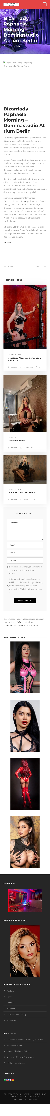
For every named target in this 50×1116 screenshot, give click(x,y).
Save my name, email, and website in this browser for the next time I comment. (24, 570)
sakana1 (14, 367)
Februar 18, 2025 (13, 46)
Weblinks (32, 1099)
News (26, 499)
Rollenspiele (26, 201)
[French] (10, 1080)
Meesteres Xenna (16, 440)
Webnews (11, 1008)
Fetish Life (28, 367)
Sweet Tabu (25, 904)
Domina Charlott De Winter (22, 492)
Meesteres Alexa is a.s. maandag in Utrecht (25, 1039)
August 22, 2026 (15, 437)
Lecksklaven (18, 227)
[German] (13, 1080)
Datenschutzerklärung (16, 1014)
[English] (7, 1080)
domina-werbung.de (34, 1094)
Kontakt (10, 991)
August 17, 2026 (14, 489)
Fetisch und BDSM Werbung (25, 1097)
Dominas (10, 1002)
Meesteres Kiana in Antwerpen (20, 1057)
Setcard (7, 242)
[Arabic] (4, 1080)
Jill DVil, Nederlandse (16, 1063)
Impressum (11, 1020)
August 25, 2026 (15, 355)
